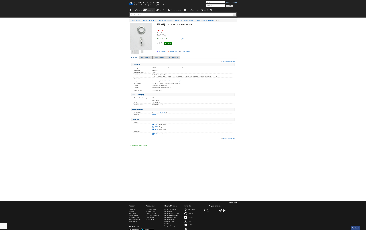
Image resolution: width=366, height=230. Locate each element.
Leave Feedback (133, 221)
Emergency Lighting (169, 226)
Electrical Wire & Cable (170, 217)
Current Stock (159, 57)
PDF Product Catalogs (151, 209)
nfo (193, 10)
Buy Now (168, 43)
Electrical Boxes (168, 211)
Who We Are (132, 209)
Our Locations (191, 209)
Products (138, 20)
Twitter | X (190, 221)
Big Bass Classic (150, 219)
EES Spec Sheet (162, 51)
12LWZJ (156, 124)
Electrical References (151, 213)
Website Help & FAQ (134, 217)
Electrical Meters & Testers (171, 215)
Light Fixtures (168, 223)
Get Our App (134, 226)
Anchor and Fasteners (166, 20)
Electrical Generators (169, 219)
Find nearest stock (161, 112)
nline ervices (176, 10)
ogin (137, 10)
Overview (134, 57)
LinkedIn (190, 229)
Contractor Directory (151, 211)
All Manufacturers (153, 215)
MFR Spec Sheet (173, 51)
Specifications (145, 57)
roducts (149, 10)
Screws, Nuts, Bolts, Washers (204, 20)
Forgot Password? (231, 2)
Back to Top (232, 202)
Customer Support (133, 215)
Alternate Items (173, 57)
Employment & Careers (134, 219)
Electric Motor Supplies (170, 209)
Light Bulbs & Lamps (169, 221)
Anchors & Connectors (150, 20)
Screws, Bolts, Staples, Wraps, (184, 20)
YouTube (190, 225)
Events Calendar (150, 217)
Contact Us (131, 211)
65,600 (154, 114)
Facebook (190, 217)
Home (132, 20)
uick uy (162, 10)
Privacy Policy (132, 213)
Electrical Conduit (171, 213)
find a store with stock (188, 39)
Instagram (190, 213)
